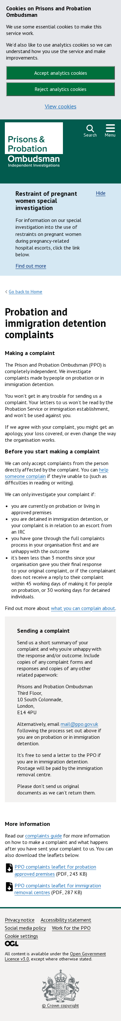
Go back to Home (25, 291)
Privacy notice (20, 919)
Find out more (30, 265)
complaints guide (43, 835)
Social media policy (25, 928)
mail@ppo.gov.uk (79, 724)
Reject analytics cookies (60, 89)
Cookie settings (21, 936)
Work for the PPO (71, 928)
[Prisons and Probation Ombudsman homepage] (34, 146)
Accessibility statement (66, 919)
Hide (101, 193)
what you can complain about (83, 608)
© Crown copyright (60, 1005)
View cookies (60, 106)
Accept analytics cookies (60, 73)
